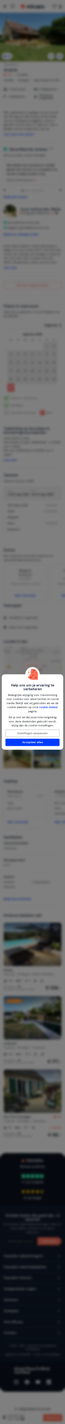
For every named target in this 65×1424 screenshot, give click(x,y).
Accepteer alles (32, 742)
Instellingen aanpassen (32, 733)
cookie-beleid (48, 707)
